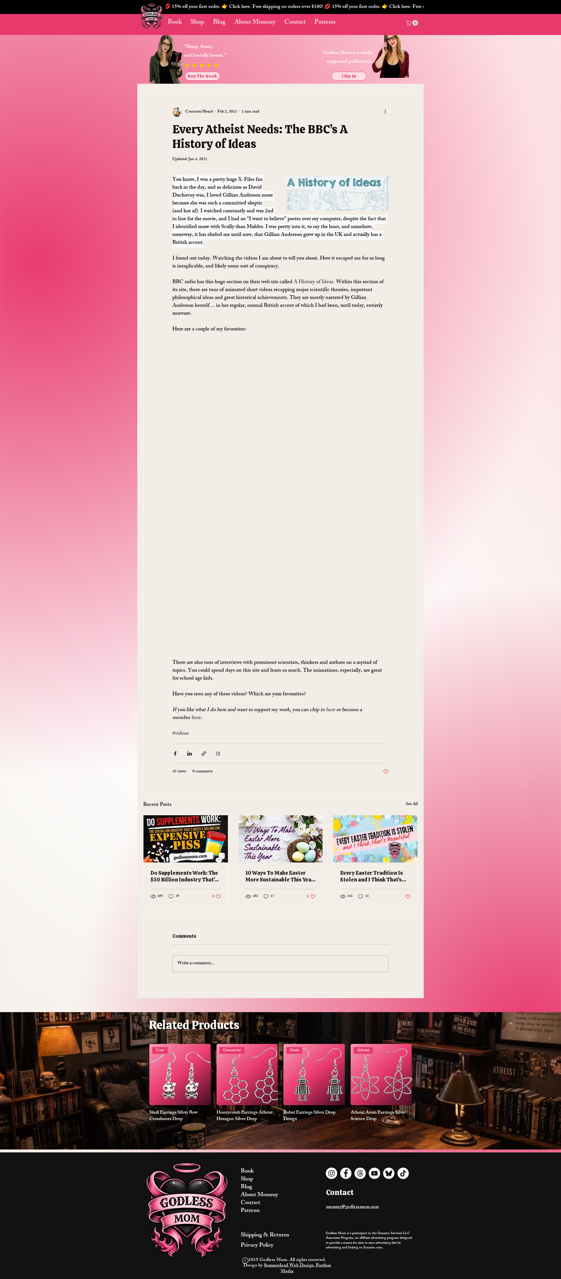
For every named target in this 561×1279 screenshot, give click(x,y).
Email (191, 648)
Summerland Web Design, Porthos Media (81, 454)
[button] (385, 587)
